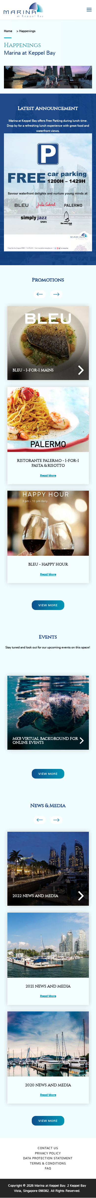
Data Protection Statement (48, 1158)
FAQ (48, 1168)
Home (8, 31)
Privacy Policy (48, 1153)
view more (48, 605)
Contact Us (48, 1148)
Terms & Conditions (48, 1163)
